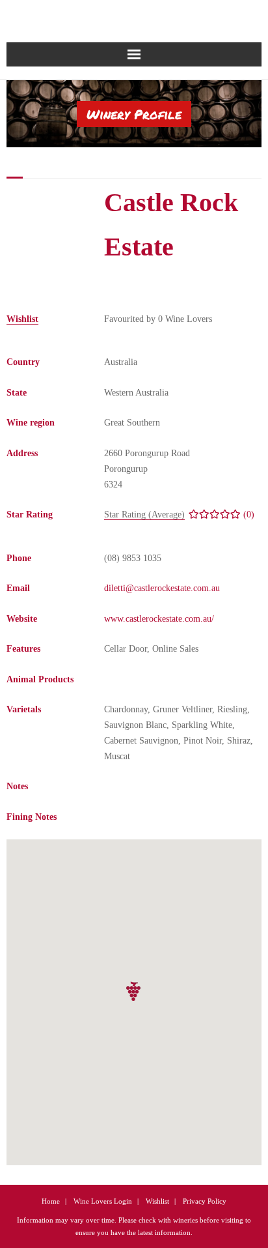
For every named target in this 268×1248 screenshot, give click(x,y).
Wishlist (157, 1201)
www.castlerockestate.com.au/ (159, 619)
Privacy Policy (204, 1201)
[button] (134, 992)
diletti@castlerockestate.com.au (162, 588)
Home (51, 1201)
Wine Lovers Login (103, 1201)
